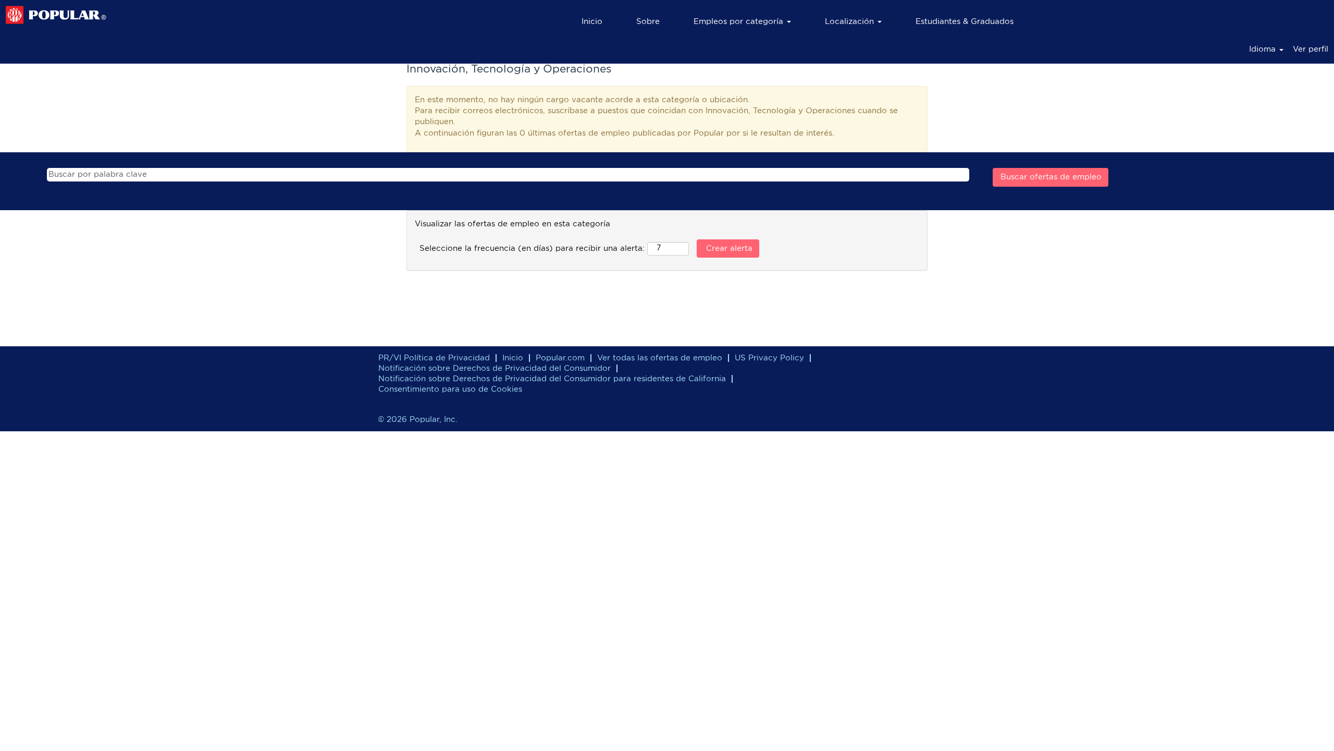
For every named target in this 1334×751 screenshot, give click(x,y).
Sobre (648, 22)
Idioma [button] (1263, 49)
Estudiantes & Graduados (965, 22)
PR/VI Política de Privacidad (434, 358)
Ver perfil (1310, 49)
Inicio (592, 22)
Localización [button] (850, 22)
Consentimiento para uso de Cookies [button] (450, 389)
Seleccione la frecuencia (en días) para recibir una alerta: (532, 248)
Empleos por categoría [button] (740, 22)
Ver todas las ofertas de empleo (659, 358)
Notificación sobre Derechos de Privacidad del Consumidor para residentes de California (552, 379)
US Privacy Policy (769, 358)
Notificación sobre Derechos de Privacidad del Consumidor (494, 368)
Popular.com (560, 358)
